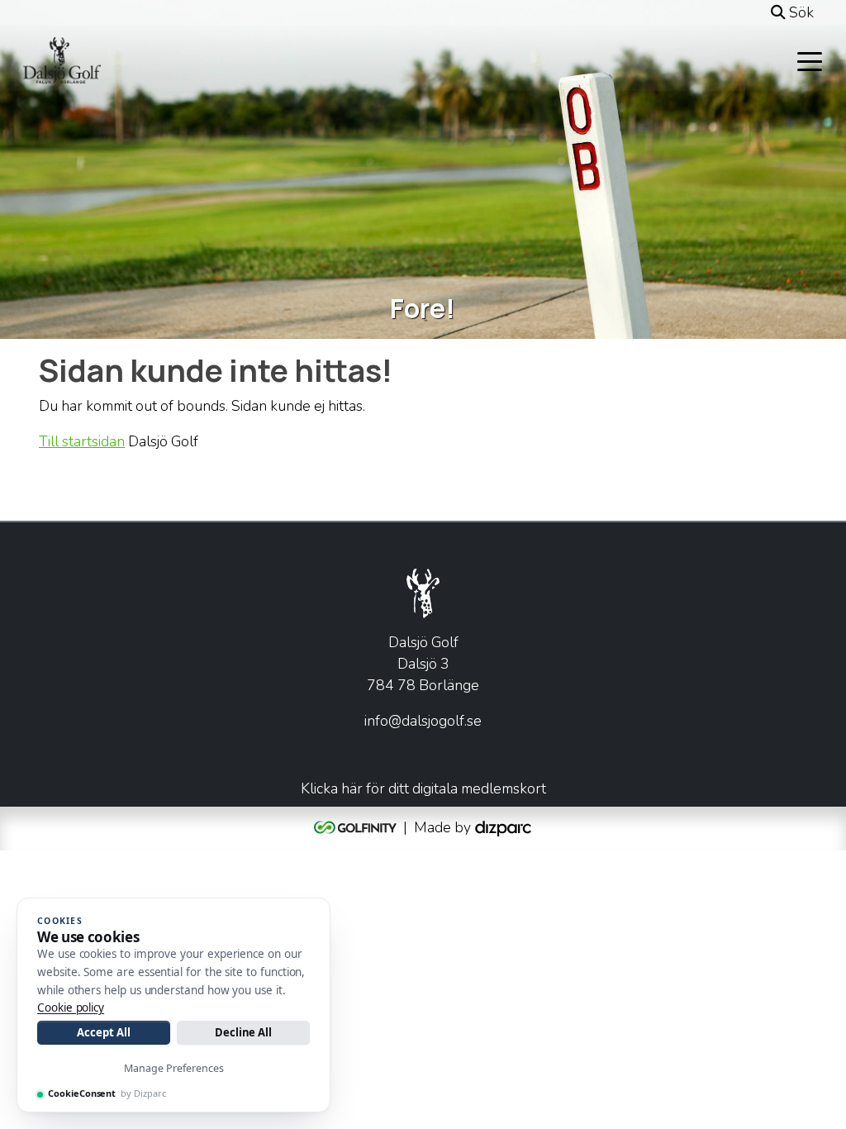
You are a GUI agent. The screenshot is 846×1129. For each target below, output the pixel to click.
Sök (800, 12)
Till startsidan (82, 441)
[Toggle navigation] (810, 60)
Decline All (243, 1032)
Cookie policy (70, 1007)
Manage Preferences (174, 1068)
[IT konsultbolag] (503, 826)
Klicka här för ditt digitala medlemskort (423, 788)
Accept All (103, 1032)
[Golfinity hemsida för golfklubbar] (357, 826)
